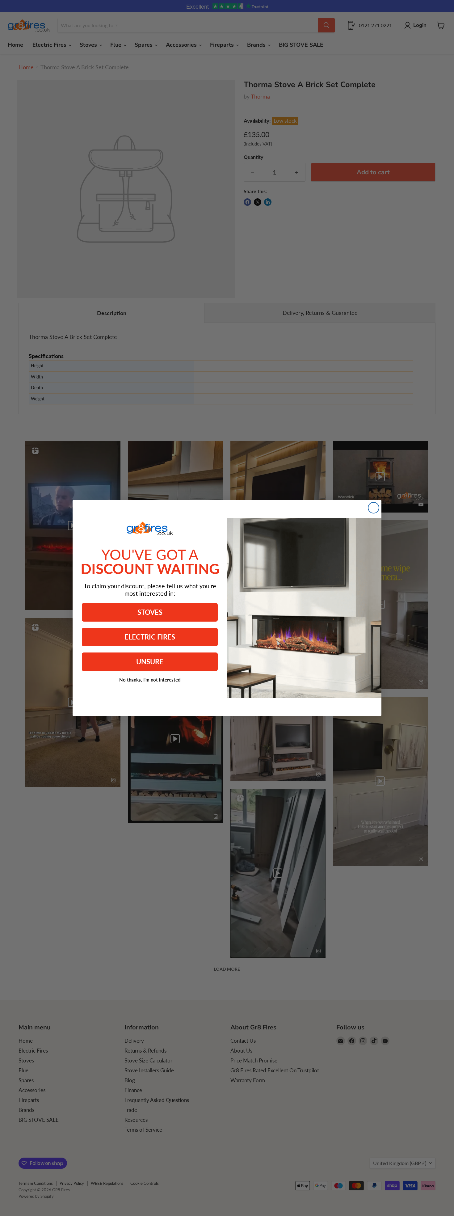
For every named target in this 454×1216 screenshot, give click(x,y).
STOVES (149, 612)
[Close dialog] (373, 507)
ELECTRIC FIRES (149, 637)
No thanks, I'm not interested (150, 679)
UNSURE (149, 661)
